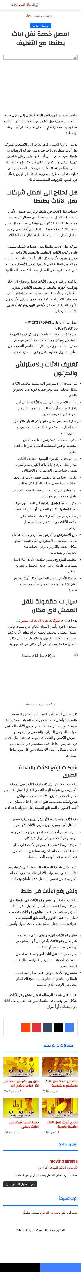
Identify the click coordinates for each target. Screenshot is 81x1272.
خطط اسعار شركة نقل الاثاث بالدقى (24, 1125)
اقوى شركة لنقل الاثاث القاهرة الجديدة (62, 1125)
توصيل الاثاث (32, 15)
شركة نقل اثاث (44, 1237)
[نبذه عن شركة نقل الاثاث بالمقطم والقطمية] (60, 1067)
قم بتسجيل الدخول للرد (20, 1184)
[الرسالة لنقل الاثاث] (24, 5)
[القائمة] (72, 7)
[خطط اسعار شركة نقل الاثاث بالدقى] (21, 1108)
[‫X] (58, 1027)
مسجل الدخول (49, 1212)
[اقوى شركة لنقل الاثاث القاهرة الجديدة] (60, 1108)
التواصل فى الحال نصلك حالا (40, 1244)
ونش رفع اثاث (23, 1237)
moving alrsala (64, 1161)
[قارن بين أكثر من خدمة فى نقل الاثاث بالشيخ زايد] (21, 1067)
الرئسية (62, 1237)
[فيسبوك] (69, 1027)
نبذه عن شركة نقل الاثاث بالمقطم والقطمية (61, 1083)
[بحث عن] (9, 7)
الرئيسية (48, 15)
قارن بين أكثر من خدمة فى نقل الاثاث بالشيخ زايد (21, 1083)
